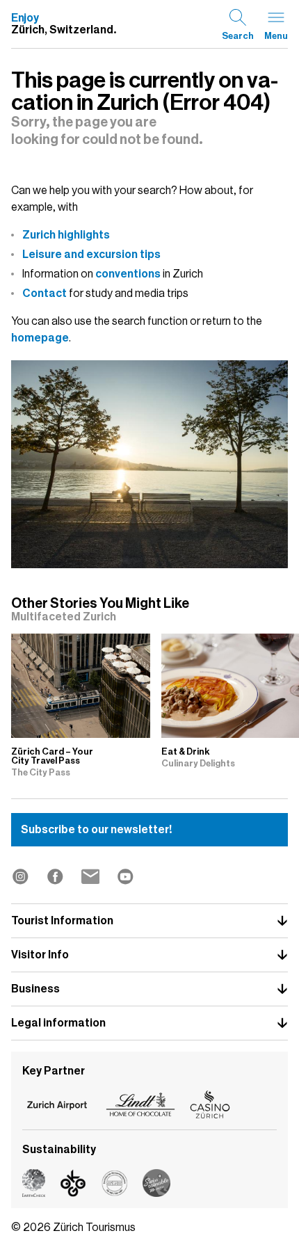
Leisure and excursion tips (91, 254)
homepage (40, 338)
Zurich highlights (66, 235)
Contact (44, 293)
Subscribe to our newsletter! (96, 829)
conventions (128, 274)
